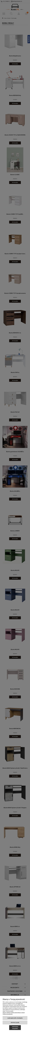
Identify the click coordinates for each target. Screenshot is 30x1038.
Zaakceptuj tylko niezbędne (15, 1018)
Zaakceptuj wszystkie (15, 1027)
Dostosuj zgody (15, 1022)
